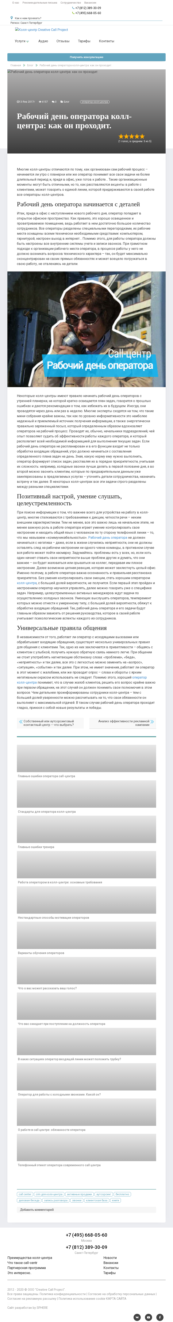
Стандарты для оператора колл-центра (47, 811)
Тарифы (84, 41)
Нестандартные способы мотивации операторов (53, 917)
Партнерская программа (26, 1268)
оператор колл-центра (95, 102)
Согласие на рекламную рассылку (31, 1299)
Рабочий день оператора (107, 538)
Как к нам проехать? (27, 18)
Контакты (106, 41)
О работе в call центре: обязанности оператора (51, 1129)
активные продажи (79, 1194)
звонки (76, 1200)
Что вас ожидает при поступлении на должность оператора (61, 1024)
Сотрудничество (71, 2)
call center (25, 1194)
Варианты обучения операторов (41, 953)
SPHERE (42, 1308)
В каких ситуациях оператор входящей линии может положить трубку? (69, 1059)
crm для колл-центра (49, 1194)
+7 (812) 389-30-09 (88, 8)
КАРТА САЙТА (116, 1299)
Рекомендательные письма (40, 2)
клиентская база (96, 1200)
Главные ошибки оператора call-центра (46, 776)
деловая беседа (29, 1200)
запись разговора (56, 1200)
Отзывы (63, 41)
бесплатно (122, 1194)
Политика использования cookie (82, 1299)
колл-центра (27, 583)
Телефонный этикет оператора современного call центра (59, 1165)
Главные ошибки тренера (36, 847)
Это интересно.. (19, 1273)
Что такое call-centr (22, 1263)
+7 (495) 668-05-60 (88, 13)
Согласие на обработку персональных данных (121, 1294)
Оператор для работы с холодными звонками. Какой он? (59, 1094)
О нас (15, 2)
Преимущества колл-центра (29, 1258)
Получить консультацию (86, 57)
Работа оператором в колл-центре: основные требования (60, 882)
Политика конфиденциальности (63, 1294)
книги (115, 1200)
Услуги (20, 41)
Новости (110, 1258)
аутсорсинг (103, 1194)
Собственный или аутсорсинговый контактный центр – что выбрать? (49, 723)
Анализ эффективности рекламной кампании (123, 723)
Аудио (43, 41)
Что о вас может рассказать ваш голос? (47, 988)
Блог (66, 101)
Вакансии (90, 2)
